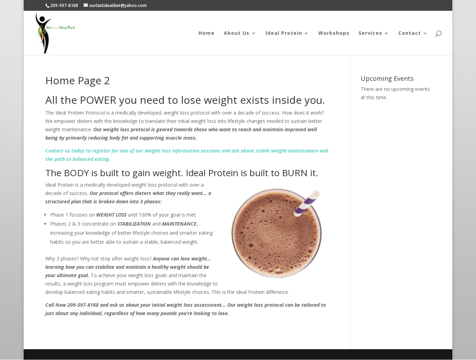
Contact (409, 33)
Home (207, 33)
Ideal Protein (284, 33)
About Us (236, 33)
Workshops (334, 33)
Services (370, 33)
